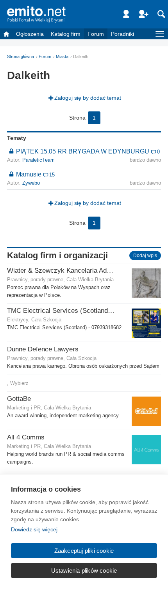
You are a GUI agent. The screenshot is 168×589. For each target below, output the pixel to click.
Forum (96, 34)
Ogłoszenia (30, 34)
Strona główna (20, 56)
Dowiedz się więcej (34, 529)
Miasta (62, 56)
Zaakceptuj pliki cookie (84, 550)
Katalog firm (65, 34)
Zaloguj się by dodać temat (87, 98)
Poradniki (122, 34)
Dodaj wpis (145, 255)
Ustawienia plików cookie (84, 570)
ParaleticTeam (38, 160)
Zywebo (31, 183)
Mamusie (28, 174)
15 (52, 175)
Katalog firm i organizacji (57, 255)
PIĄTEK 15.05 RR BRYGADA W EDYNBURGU (82, 151)
